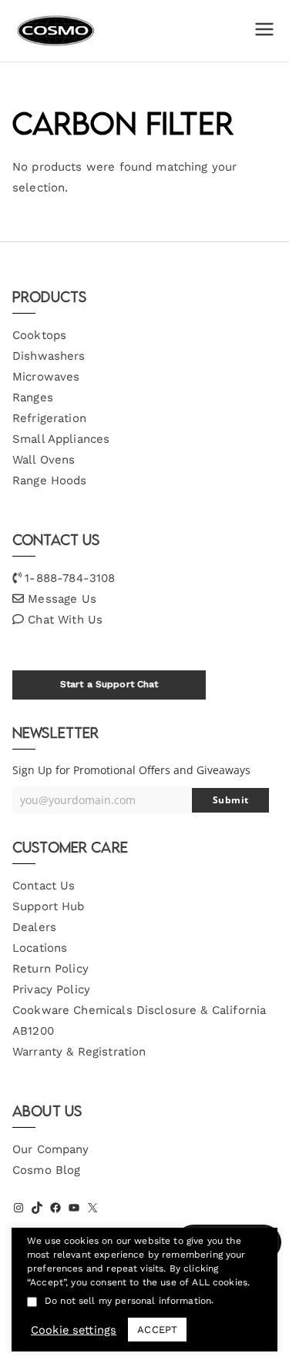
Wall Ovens (44, 460)
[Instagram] (18, 1208)
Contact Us (44, 886)
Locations (39, 948)
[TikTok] (37, 1208)
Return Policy (50, 969)
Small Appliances (60, 439)
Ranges (32, 397)
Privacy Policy (51, 989)
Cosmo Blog (46, 1170)
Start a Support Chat (109, 684)
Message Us (62, 599)
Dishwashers (49, 356)
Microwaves (46, 377)
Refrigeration (49, 418)
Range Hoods (49, 480)
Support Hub (48, 906)
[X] (92, 1208)
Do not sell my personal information (128, 1300)
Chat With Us (65, 620)
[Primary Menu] (264, 30)
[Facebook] (55, 1208)
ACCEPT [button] (157, 1329)
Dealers (34, 927)
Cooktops (39, 335)
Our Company (50, 1149)
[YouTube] (74, 1208)
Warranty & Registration (79, 1052)
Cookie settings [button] (73, 1330)
